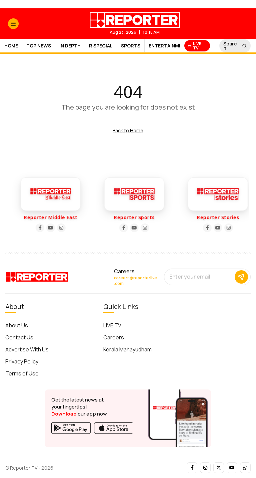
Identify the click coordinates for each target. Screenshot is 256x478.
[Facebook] (38, 227)
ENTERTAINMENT (168, 45)
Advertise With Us (27, 349)
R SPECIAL (101, 45)
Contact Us (19, 337)
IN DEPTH (70, 45)
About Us (16, 325)
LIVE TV (112, 325)
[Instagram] (59, 227)
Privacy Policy (21, 361)
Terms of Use (22, 373)
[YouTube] (49, 227)
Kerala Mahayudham (127, 349)
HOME (11, 45)
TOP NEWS (38, 45)
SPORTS (130, 45)
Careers (113, 337)
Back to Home (128, 130)
